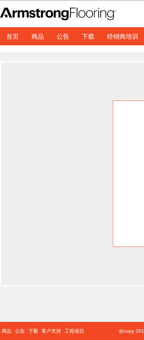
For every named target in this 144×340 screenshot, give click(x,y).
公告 (63, 35)
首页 (12, 35)
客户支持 (51, 331)
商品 (37, 35)
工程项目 (74, 331)
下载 (88, 35)
